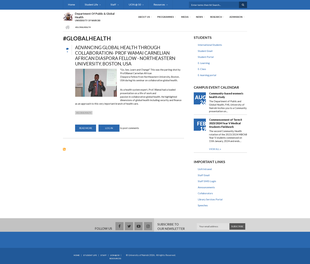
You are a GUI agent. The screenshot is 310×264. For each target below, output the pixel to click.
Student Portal (206, 56)
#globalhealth (83, 113)
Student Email (205, 50)
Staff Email (204, 175)
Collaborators (205, 193)
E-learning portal (207, 75)
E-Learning (204, 63)
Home (71, 4)
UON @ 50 (135, 4)
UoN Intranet (205, 169)
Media (185, 16)
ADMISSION (236, 16)
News (199, 16)
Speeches (203, 205)
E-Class (202, 69)
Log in (109, 128)
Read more (87, 129)
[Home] (67, 16)
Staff (113, 4)
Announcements (206, 187)
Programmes (165, 16)
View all (214, 149)
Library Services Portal (210, 199)
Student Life (91, 4)
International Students (210, 44)
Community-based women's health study (226, 95)
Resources (159, 4)
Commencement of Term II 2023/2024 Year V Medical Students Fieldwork (225, 123)
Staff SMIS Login (207, 181)
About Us (144, 16)
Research (216, 16)
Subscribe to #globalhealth (64, 149)
